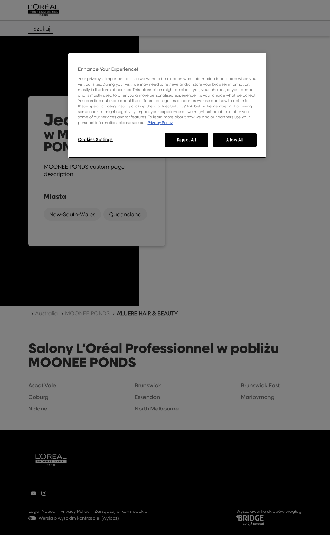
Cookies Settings (95, 139)
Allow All (235, 139)
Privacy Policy (160, 122)
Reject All (186, 139)
